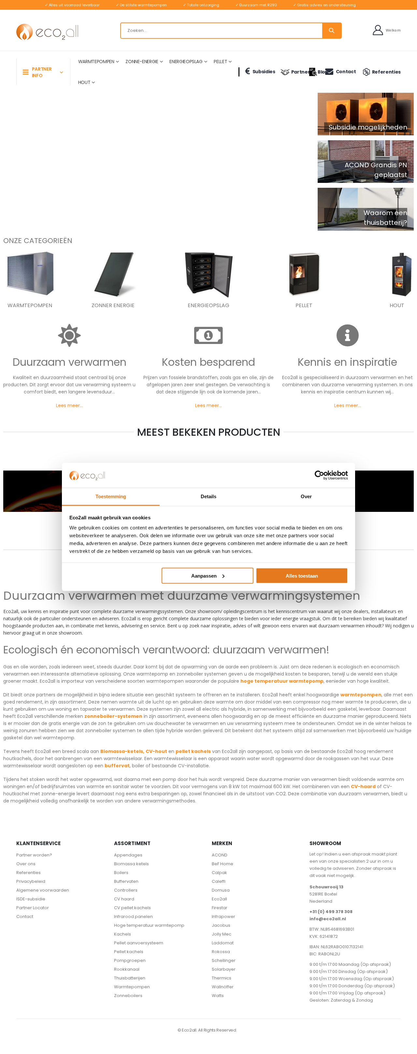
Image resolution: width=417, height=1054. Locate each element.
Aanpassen (204, 575)
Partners (297, 72)
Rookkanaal (126, 969)
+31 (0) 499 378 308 (330, 912)
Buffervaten (126, 881)
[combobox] (231, 30)
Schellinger (224, 960)
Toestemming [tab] (110, 496)
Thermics (221, 978)
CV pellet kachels (132, 908)
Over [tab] (306, 496)
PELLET (220, 61)
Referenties (386, 72)
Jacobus (221, 925)
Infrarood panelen (133, 916)
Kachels (122, 934)
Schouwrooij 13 (326, 887)
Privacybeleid (30, 881)
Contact (346, 71)
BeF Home (222, 864)
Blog (318, 72)
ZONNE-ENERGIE (141, 61)
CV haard (124, 899)
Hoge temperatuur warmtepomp (149, 925)
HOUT (84, 82)
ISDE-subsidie (30, 899)
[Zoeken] (331, 30)
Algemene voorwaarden (42, 890)
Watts (218, 995)
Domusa (221, 890)
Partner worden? (34, 855)
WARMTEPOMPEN (96, 61)
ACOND (219, 855)
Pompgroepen (130, 960)
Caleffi (218, 881)
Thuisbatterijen (129, 978)
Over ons (26, 864)
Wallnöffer (223, 987)
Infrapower (223, 916)
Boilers (121, 872)
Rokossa (221, 952)
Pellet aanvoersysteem (138, 943)
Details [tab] (208, 496)
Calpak (219, 872)
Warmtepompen (132, 987)
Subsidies (263, 71)
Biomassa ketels (131, 864)
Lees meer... (69, 405)
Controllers (125, 890)
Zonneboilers (128, 995)
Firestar (219, 908)
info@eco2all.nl (327, 919)
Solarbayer (224, 969)
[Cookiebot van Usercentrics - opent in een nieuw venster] (319, 475)
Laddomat (223, 943)
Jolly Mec (221, 934)
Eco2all (219, 899)
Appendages (128, 855)
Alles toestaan (302, 575)
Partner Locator (32, 908)
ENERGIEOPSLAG (185, 61)
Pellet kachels (128, 952)
